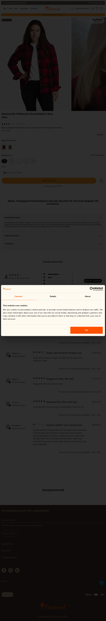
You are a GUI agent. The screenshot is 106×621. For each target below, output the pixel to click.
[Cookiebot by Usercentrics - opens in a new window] (91, 289)
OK (86, 330)
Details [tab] (53, 296)
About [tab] (87, 296)
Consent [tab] (18, 296)
